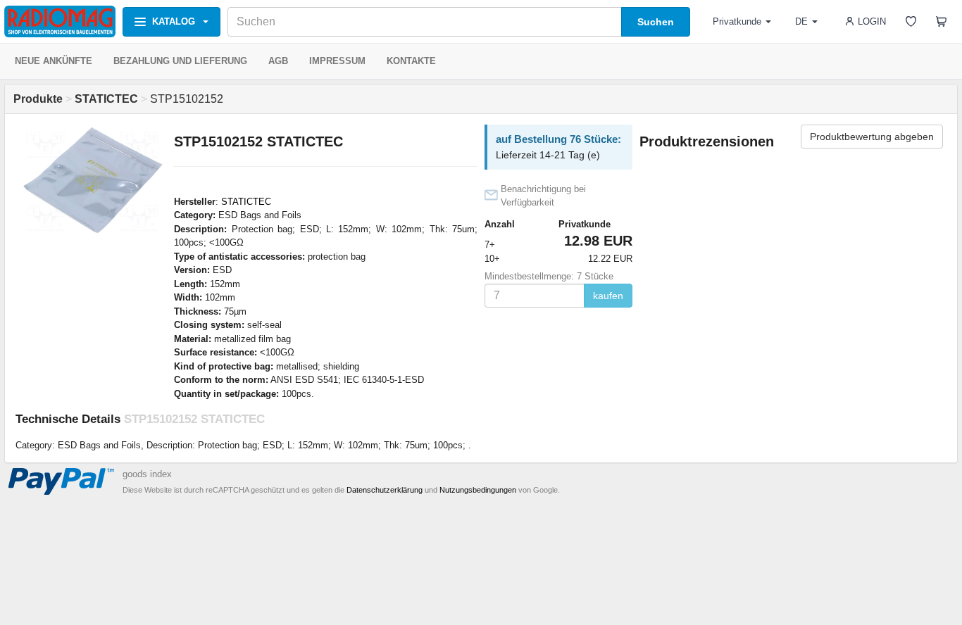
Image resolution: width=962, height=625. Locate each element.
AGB (278, 61)
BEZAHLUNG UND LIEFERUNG (180, 61)
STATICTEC (246, 201)
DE (801, 21)
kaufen (608, 295)
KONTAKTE (411, 61)
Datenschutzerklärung (384, 490)
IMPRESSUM (337, 61)
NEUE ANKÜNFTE (53, 61)
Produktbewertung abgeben (872, 136)
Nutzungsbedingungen (477, 490)
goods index (147, 474)
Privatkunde (737, 21)
